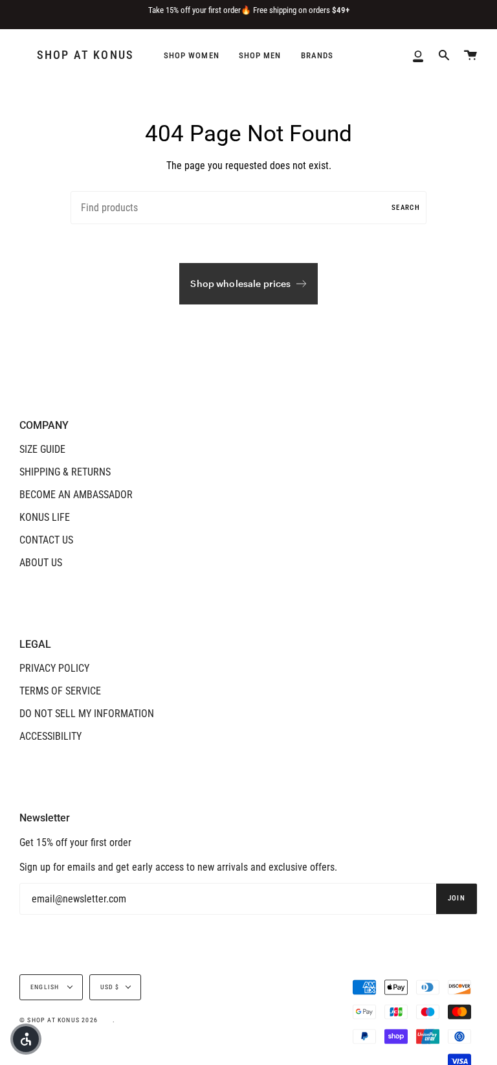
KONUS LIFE (44, 517)
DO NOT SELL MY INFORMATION (86, 713)
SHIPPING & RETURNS (65, 472)
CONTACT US (46, 540)
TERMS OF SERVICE (60, 691)
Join (456, 898)
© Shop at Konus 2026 (58, 1020)
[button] (25, 1039)
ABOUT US (40, 562)
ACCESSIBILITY (50, 736)
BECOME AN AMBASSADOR (76, 494)
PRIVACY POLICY (54, 668)
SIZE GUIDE (42, 449)
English (45, 987)
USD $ (110, 987)
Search (406, 207)
